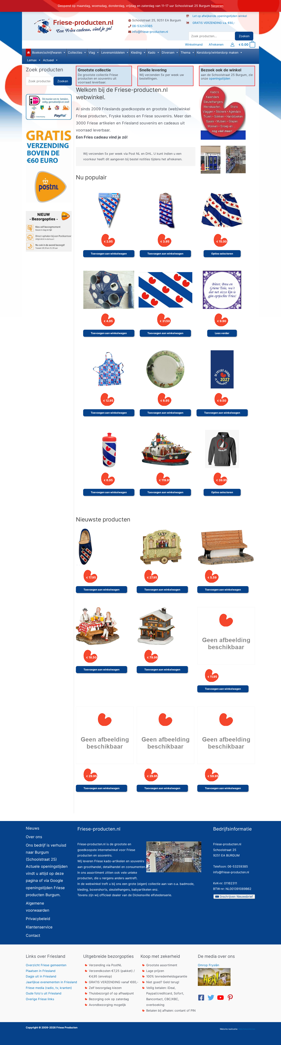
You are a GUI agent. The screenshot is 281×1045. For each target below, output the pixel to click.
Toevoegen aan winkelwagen (109, 253)
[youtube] (221, 997)
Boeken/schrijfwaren (47, 52)
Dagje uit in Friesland (41, 976)
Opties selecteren (222, 253)
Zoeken (244, 36)
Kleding (136, 52)
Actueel (48, 60)
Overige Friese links (40, 999)
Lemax (32, 60)
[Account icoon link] (232, 45)
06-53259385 (142, 26)
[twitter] (212, 997)
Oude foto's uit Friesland (43, 993)
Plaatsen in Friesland (40, 971)
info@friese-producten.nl (150, 32)
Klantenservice (39, 927)
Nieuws (32, 828)
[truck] (189, 27)
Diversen (168, 52)
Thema (185, 52)
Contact (33, 935)
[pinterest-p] (231, 997)
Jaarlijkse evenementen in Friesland (51, 982)
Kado (151, 52)
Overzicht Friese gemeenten (46, 965)
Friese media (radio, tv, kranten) (49, 988)
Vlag (92, 52)
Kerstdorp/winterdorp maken (217, 52)
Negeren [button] (217, 6)
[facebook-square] (202, 997)
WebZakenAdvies (246, 1029)
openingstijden (219, 78)
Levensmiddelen (113, 52)
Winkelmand (194, 44)
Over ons (34, 837)
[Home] (28, 52)
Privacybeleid (38, 918)
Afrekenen (216, 44)
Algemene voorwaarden (37, 907)
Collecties (75, 52)
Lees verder (222, 333)
